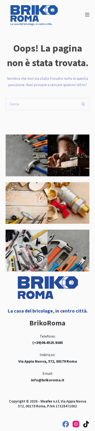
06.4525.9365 (52, 342)
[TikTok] (86, 424)
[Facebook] (65, 424)
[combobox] (41, 104)
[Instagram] (76, 424)
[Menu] (87, 14)
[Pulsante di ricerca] (83, 104)
